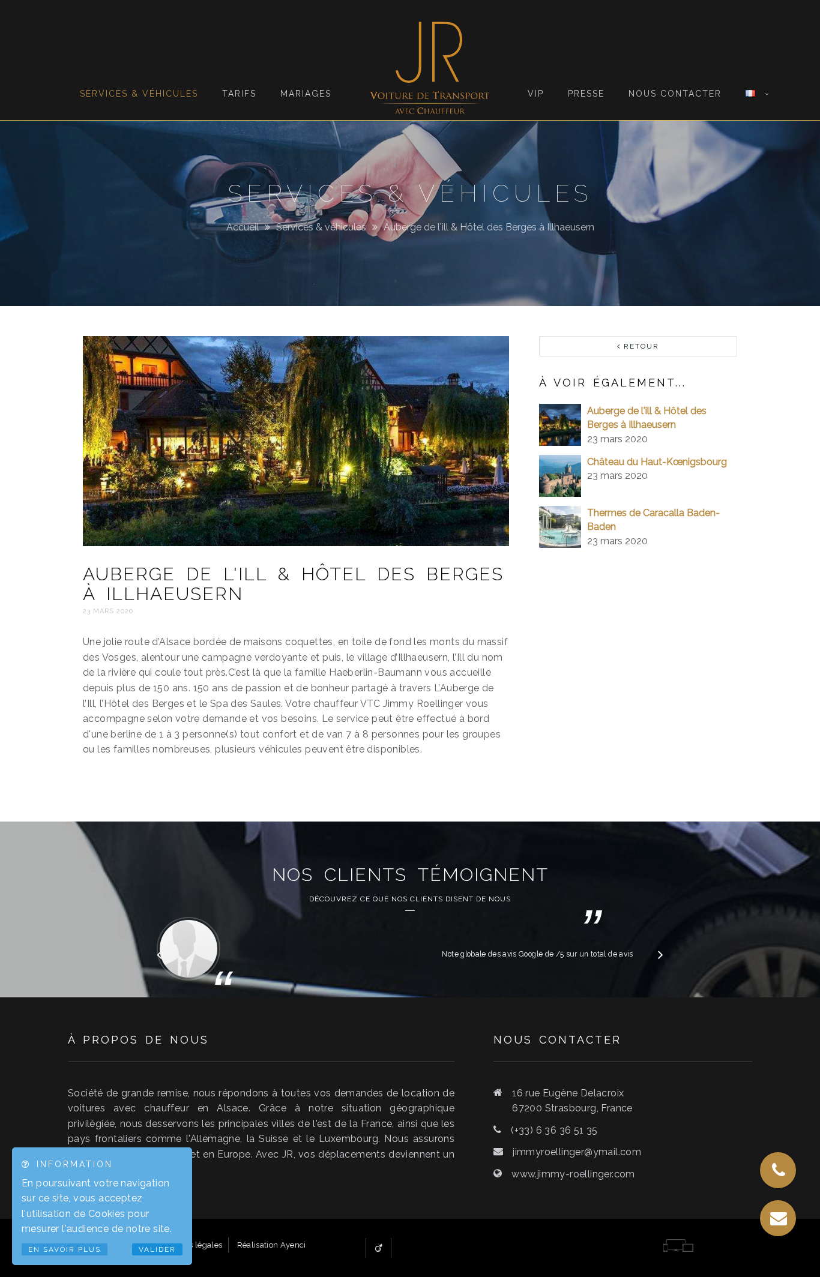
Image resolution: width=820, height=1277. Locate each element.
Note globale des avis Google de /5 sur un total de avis (537, 954)
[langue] (750, 54)
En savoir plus (64, 1249)
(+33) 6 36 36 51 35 (554, 1130)
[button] (660, 954)
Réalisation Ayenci (271, 1244)
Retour (640, 346)
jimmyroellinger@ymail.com (577, 1152)
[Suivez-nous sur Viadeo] (378, 1248)
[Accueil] (429, 60)
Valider (157, 1249)
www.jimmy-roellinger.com (573, 1174)
